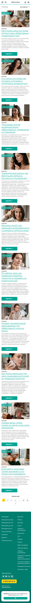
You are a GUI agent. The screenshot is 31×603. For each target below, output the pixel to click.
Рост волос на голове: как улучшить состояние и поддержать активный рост (14, 81)
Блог (19, 536)
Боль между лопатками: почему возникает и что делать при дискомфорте (13, 471)
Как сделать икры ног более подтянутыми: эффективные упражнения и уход (15, 33)
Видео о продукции (23, 545)
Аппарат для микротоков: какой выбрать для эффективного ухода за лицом (13, 327)
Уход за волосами (6, 531)
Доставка (20, 522)
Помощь (20, 519)
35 (23, 500)
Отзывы (20, 542)
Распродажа (5, 516)
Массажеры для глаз (7, 522)
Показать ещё (15, 496)
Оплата (20, 525)
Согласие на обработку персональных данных (24, 562)
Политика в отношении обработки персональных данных (24, 557)
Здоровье (4, 537)
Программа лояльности (24, 566)
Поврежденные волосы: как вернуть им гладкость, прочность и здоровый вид (14, 175)
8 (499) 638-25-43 (9, 581)
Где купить (20, 516)
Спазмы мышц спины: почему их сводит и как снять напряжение (15, 425)
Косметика (5, 534)
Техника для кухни (7, 540)
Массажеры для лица (7, 519)
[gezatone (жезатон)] (15, 2)
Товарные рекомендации (21, 551)
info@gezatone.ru (6, 587)
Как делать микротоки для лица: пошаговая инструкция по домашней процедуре (15, 376)
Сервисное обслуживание (21, 529)
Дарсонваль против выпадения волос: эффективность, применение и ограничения (15, 128)
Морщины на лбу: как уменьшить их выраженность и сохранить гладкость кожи (15, 228)
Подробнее (9, 54)
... (19, 500)
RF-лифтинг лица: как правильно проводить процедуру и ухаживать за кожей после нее (13, 277)
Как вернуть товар (23, 569)
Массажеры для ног (7, 528)
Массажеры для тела (7, 525)
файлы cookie (19, 595)
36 (27, 500)
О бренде (20, 539)
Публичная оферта (23, 548)
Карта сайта (21, 533)
